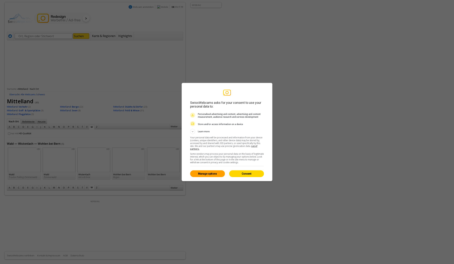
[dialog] (227, 132)
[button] (227, 131)
